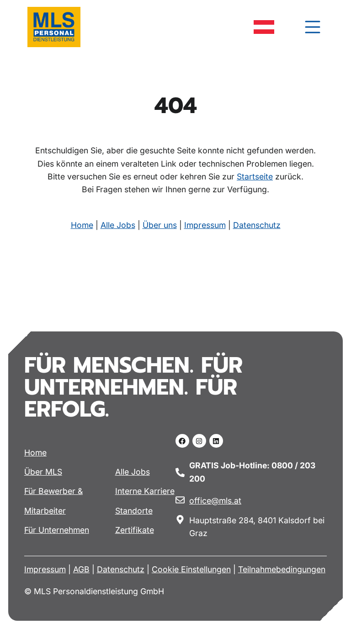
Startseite (255, 176)
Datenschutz (257, 225)
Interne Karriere (145, 491)
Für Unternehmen (56, 530)
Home (82, 225)
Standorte (134, 510)
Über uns (160, 225)
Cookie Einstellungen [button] (191, 569)
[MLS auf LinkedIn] (216, 441)
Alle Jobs (118, 225)
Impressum (205, 225)
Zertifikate (134, 530)
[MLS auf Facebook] (182, 441)
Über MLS (43, 472)
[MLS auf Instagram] (199, 441)
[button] (313, 27)
